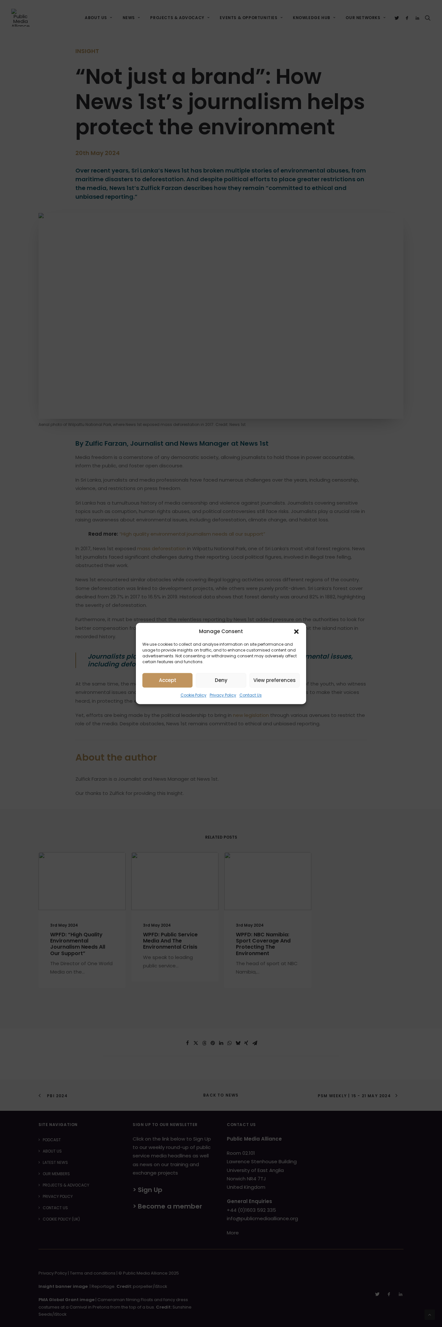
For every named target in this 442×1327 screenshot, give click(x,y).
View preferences (274, 680)
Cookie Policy (193, 695)
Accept (167, 680)
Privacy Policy (223, 695)
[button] (296, 631)
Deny (221, 680)
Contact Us (250, 695)
